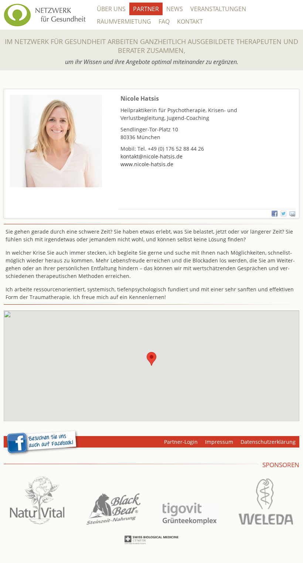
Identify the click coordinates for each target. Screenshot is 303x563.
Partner (146, 9)
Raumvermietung (124, 21)
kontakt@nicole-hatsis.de (151, 156)
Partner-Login (181, 441)
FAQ (164, 21)
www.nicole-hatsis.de (146, 164)
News (174, 9)
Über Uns (111, 9)
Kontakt (190, 21)
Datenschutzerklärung (268, 441)
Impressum (219, 441)
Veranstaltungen (218, 9)
